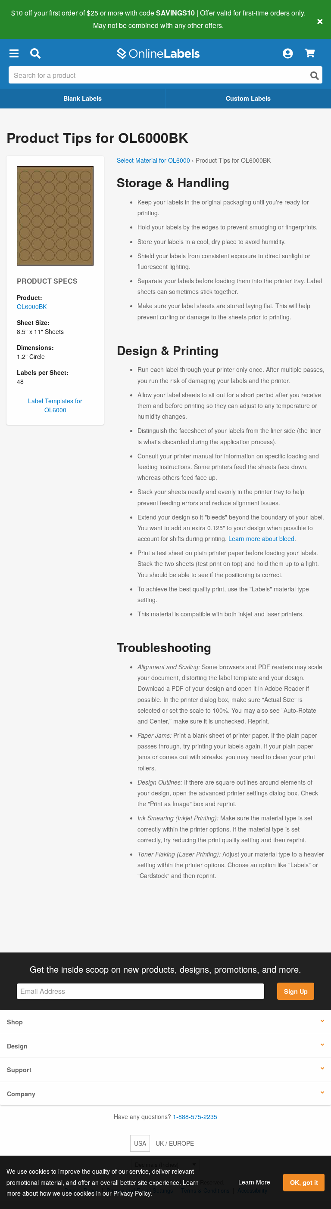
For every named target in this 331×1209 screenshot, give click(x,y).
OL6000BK (32, 306)
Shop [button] (15, 1021)
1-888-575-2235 (195, 1116)
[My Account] (287, 53)
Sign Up (296, 991)
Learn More (254, 1182)
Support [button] (19, 1069)
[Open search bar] (35, 53)
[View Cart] (309, 53)
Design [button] (17, 1046)
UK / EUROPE (175, 1143)
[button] (13, 53)
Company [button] (21, 1093)
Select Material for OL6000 (153, 160)
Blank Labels (82, 98)
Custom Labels (248, 98)
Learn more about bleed (261, 538)
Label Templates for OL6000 (55, 405)
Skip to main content (31, 19)
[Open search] (314, 75)
